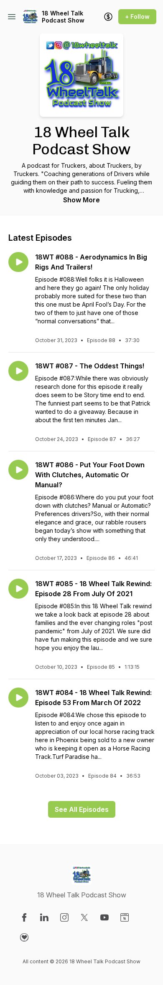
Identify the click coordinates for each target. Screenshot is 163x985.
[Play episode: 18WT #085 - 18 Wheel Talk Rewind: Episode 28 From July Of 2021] (18, 589)
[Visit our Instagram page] (64, 917)
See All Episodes (82, 809)
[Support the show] (108, 17)
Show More (81, 200)
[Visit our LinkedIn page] (44, 917)
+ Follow (137, 16)
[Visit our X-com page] (84, 917)
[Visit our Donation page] (24, 937)
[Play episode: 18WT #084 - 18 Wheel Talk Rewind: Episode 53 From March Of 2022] (18, 698)
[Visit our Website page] (124, 917)
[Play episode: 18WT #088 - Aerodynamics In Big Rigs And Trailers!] (18, 262)
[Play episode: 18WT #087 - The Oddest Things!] (18, 371)
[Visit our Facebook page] (24, 917)
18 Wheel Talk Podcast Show (63, 17)
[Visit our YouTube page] (104, 917)
